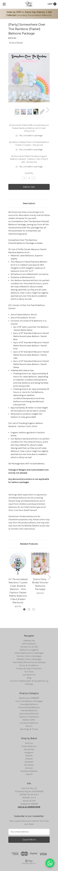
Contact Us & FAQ (29, 647)
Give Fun (29, 743)
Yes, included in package (31, 135)
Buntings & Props (29, 729)
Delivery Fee (29, 640)
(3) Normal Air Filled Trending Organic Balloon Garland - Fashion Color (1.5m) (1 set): (29, 159)
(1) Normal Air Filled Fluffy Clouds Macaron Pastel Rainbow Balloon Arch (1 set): (29, 128)
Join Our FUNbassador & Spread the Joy (29, 681)
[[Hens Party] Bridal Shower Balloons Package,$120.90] (40, 564)
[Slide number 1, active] (24, 609)
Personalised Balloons (29, 707)
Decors (29, 726)
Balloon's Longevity (29, 650)
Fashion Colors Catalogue (29, 656)
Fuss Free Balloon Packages (29, 701)
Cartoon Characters (29, 716)
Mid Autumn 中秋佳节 (29, 698)
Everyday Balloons (29, 704)
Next (47, 109)
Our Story (29, 671)
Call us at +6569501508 (29, 807)
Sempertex (29, 749)
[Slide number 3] (34, 609)
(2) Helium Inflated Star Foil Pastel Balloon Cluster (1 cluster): (29, 143)
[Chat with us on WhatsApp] (50, 863)
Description (29, 203)
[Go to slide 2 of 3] (49, 577)
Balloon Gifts (29, 720)
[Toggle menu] (4, 4)
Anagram (29, 752)
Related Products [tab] (29, 543)
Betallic (29, 755)
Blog (29, 678)
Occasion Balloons (29, 723)
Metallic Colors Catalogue (29, 659)
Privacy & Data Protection (29, 668)
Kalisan (29, 758)
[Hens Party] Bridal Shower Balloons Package (40, 584)
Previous (11, 109)
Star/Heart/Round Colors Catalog (29, 662)
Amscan (29, 768)
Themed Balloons (29, 710)
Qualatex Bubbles (29, 771)
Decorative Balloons (29, 713)
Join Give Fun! (29, 674)
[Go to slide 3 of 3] (9, 577)
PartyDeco (29, 765)
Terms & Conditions (29, 665)
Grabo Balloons (29, 746)
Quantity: (29, 173)
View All (29, 774)
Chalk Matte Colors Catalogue (29, 653)
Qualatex (29, 762)
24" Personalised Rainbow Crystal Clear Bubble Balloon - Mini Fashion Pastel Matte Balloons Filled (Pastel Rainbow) (18, 591)
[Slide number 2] (29, 609)
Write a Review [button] (16, 42)
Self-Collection (29, 643)
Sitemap (29, 684)
